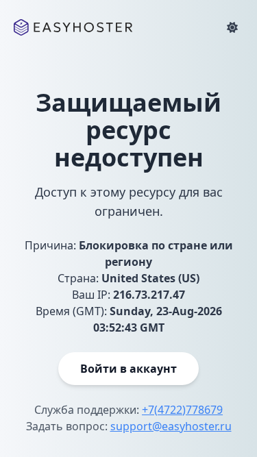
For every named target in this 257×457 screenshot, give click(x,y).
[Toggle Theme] (232, 27)
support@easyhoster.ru (171, 426)
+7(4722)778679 (182, 409)
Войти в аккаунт (128, 368)
